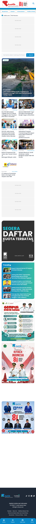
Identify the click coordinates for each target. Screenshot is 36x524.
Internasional (21, 11)
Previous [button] (3, 241)
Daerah (13, 11)
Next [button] (32, 241)
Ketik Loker (22, 522)
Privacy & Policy (19, 515)
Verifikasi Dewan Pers (23, 511)
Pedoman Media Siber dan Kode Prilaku (18, 513)
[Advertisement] (18, 34)
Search (31, 55)
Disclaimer (11, 515)
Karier (25, 515)
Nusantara (5, 11)
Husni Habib (14, 171)
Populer (13, 522)
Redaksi (9, 511)
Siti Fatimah (14, 129)
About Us (15, 511)
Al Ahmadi (15, 110)
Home (3, 522)
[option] (18, 241)
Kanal (32, 522)
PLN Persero (14, 15)
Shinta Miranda (30, 150)
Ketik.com (7, 15)
